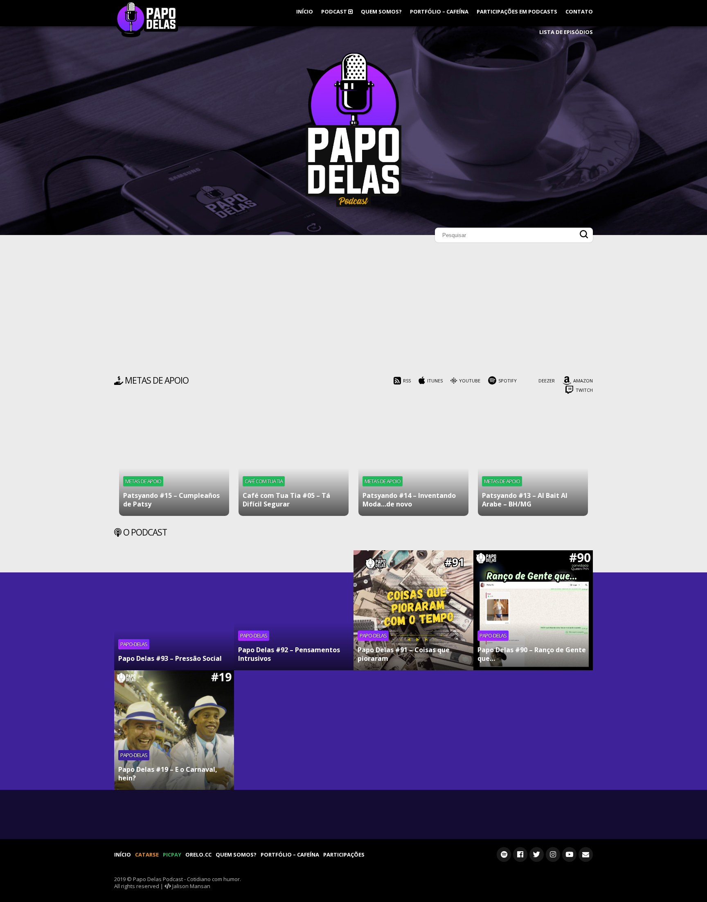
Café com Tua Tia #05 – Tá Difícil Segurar (286, 500)
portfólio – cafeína (439, 11)
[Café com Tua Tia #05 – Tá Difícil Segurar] (294, 461)
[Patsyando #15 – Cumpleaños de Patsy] (174, 461)
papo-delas (133, 644)
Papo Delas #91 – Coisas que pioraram (404, 654)
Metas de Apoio (143, 481)
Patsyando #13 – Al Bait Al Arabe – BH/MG (524, 500)
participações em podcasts (517, 11)
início (304, 11)
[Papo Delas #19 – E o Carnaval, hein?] (174, 730)
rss (407, 381)
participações (344, 854)
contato (579, 11)
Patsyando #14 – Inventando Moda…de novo (409, 500)
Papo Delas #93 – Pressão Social (170, 658)
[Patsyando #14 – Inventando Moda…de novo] (413, 461)
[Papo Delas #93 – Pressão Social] (174, 610)
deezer (546, 381)
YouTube (469, 381)
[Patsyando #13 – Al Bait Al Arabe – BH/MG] (533, 461)
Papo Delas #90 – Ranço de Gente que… (531, 654)
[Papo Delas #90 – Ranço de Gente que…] (533, 610)
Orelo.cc (198, 854)
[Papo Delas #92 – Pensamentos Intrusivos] (294, 610)
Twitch (584, 390)
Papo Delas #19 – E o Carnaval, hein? (167, 773)
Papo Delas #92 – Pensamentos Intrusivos (289, 654)
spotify (507, 381)
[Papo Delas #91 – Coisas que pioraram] (413, 610)
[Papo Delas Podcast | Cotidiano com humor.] (353, 204)
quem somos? (381, 11)
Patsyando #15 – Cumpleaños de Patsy (171, 500)
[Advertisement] (353, 311)
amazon (583, 381)
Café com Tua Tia (264, 481)
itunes (435, 381)
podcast (334, 11)
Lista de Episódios (566, 32)
